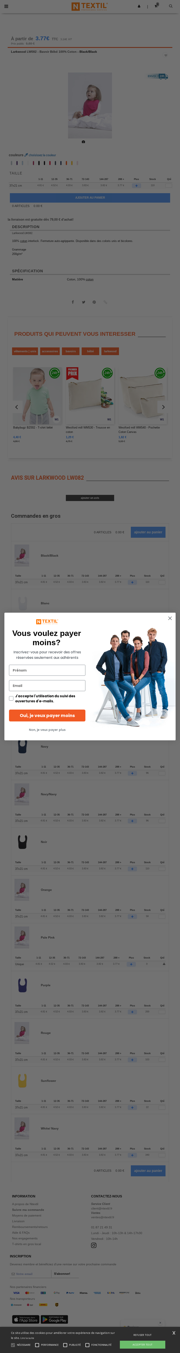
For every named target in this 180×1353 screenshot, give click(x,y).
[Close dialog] (170, 618)
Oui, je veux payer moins (47, 715)
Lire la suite (27, 1338)
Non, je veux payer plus (47, 730)
